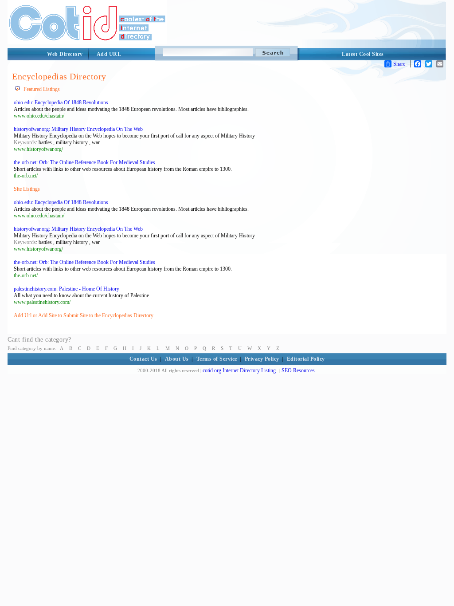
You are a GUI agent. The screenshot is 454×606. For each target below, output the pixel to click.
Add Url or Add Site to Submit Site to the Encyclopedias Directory (83, 315)
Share (399, 64)
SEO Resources (298, 370)
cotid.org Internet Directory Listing (239, 370)
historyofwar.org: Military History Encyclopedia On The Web (78, 129)
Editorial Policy (306, 359)
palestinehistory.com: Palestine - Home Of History (66, 289)
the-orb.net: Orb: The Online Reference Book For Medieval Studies (84, 162)
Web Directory (65, 54)
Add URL (109, 54)
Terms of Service (216, 359)
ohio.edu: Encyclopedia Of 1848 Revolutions (61, 102)
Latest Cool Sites (363, 54)
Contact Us (143, 359)
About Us (177, 359)
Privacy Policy (262, 359)
